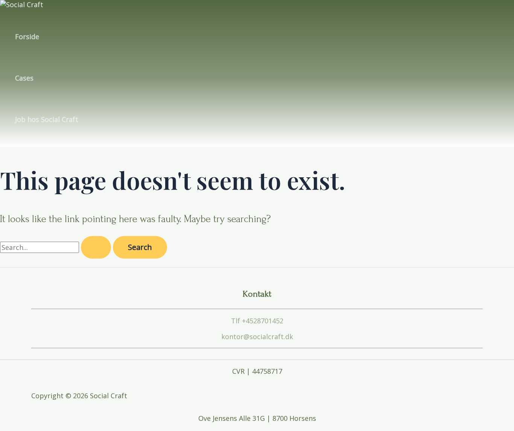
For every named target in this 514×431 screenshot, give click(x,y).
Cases (24, 77)
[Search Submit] (96, 247)
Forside (27, 36)
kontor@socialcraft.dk (257, 336)
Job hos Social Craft (46, 119)
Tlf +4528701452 (257, 320)
